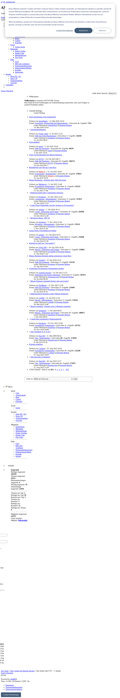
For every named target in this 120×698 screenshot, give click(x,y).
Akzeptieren (83, 30)
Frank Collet (43, 134)
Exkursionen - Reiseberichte (45, 174)
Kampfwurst (52, 340)
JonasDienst (43, 121)
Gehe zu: (29, 379)
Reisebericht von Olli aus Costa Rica (42, 167)
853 (67, 370)
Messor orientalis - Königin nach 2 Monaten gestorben (50, 306)
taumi (41, 146)
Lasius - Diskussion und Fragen (46, 212)
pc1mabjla (52, 252)
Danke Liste (20, 435)
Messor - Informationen (43, 300)
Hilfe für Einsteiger (42, 148)
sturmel (41, 210)
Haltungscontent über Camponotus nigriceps (46, 193)
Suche (18, 408)
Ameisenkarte (21, 395)
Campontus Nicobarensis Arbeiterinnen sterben (46, 269)
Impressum (10, 685)
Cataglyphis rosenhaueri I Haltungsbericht (45, 319)
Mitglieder (19, 429)
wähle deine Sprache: (100, 93)
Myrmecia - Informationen (44, 224)
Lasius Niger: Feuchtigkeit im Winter (42, 231)
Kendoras (51, 138)
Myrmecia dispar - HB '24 (40, 218)
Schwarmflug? (34, 142)
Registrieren (20, 427)
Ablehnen (102, 30)
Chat (17, 393)
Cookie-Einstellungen (64, 30)
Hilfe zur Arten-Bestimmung (45, 136)
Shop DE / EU (21, 414)
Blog (17, 397)
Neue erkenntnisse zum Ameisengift (42, 117)
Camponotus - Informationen (45, 199)
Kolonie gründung (36, 344)
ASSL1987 (43, 247)
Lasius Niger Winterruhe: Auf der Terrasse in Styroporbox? (52, 205)
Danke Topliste (21, 433)
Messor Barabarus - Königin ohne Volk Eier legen (47, 180)
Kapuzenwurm (53, 277)
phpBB (13, 679)
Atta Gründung (35, 332)
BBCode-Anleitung (19, 447)
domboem (42, 311)
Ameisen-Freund (45, 273)
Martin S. (42, 172)
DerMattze (43, 285)
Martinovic (43, 184)
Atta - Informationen (42, 338)
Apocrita (19, 420)
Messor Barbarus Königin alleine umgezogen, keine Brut (50, 256)
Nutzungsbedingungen (24, 450)
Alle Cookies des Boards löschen (22, 671)
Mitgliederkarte (21, 431)
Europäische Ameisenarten (45, 186)
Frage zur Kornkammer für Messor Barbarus (45, 155)
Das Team (19, 437)
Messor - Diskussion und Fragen (47, 250)
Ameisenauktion (22, 418)
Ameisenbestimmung (38, 130)
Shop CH (19, 416)
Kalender (19, 402)
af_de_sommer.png (8, 2)
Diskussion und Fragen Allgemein (47, 275)
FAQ (17, 444)
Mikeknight (22, 520)
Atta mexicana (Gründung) (40, 357)
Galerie (18, 399)
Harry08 (42, 336)
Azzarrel (42, 260)
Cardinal (42, 349)
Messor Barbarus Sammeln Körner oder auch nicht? (49, 281)
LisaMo (41, 298)
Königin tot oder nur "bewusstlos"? (42, 243)
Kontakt (19, 454)
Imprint (18, 456)
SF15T (41, 159)
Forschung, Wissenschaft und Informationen (51, 123)
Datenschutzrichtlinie (23, 452)
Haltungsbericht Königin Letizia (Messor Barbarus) (49, 294)
